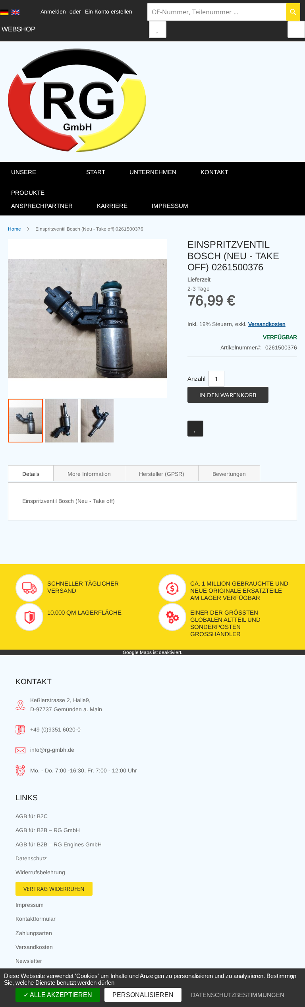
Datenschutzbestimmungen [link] (237, 994)
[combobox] (223, 12)
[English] (15, 12)
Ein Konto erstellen (108, 11)
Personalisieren (143, 994)
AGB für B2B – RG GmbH (47, 830)
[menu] (152, 188)
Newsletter (28, 961)
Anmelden (53, 11)
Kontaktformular (35, 919)
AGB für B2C (31, 816)
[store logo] (77, 100)
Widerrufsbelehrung (40, 872)
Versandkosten (267, 324)
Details (30, 474)
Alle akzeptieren (60, 994)
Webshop (18, 29)
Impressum (29, 905)
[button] (61, 420)
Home (14, 229)
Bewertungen (229, 474)
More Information (89, 474)
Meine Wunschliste (157, 29)
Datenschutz (31, 858)
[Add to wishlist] (195, 429)
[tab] (31, 473)
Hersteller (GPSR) (161, 474)
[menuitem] (40, 182)
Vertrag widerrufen (54, 889)
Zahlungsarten (33, 933)
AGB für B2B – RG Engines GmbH (58, 844)
